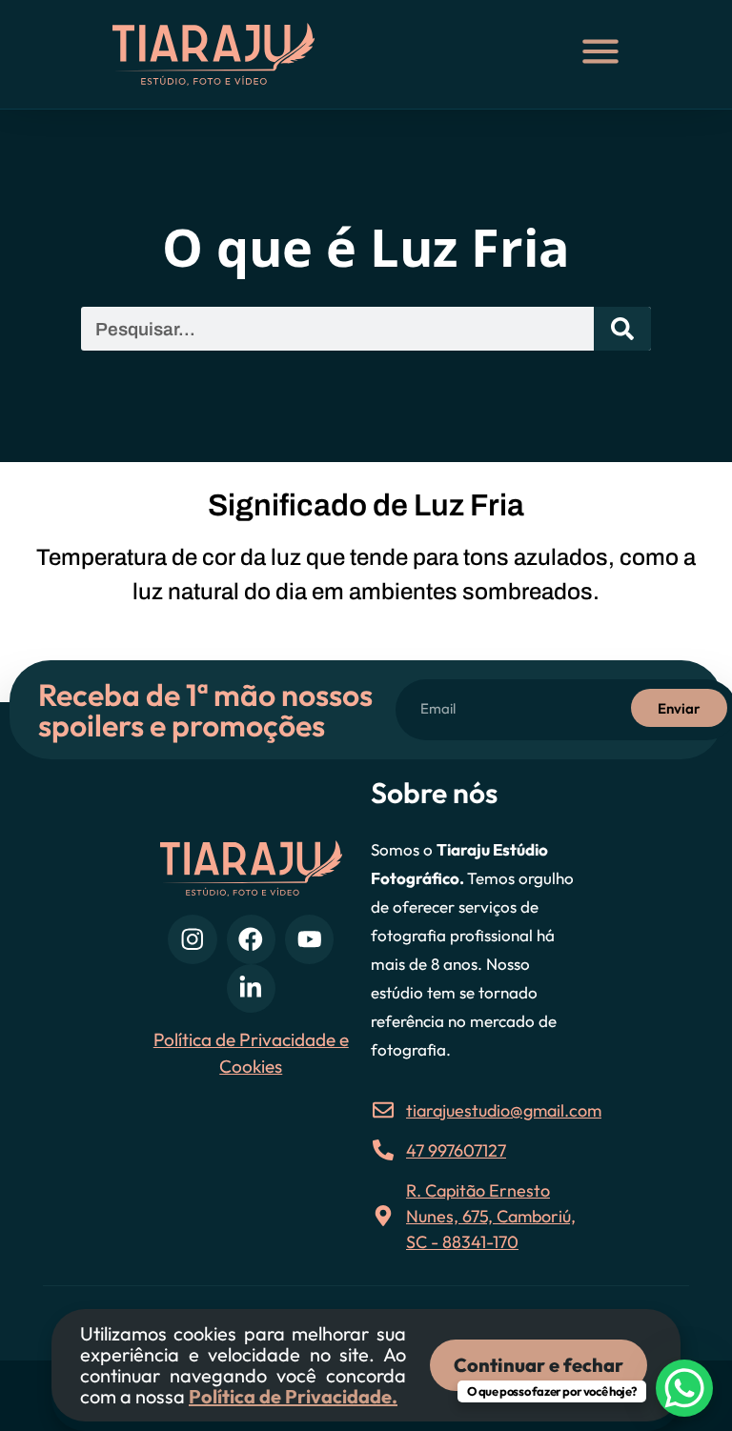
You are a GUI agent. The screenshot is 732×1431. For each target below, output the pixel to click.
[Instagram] (192, 939)
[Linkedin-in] (251, 988)
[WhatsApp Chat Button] (684, 1388)
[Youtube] (309, 939)
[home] (231, 54)
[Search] (622, 329)
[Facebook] (251, 939)
